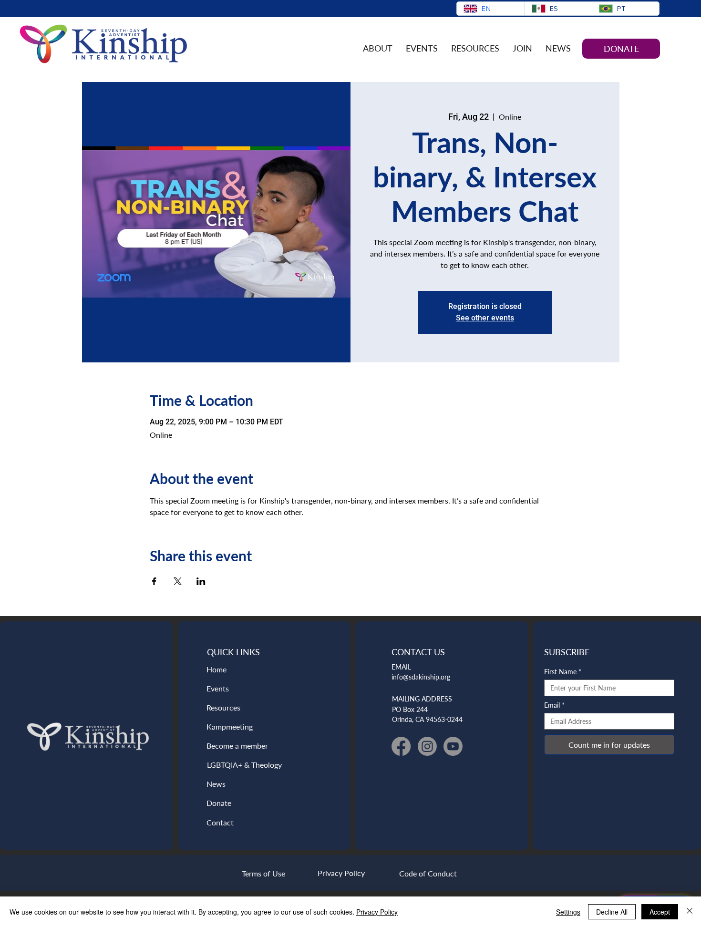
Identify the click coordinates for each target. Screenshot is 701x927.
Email (554, 705)
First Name (562, 672)
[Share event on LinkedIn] (201, 581)
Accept (659, 912)
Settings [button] (568, 912)
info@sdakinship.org (421, 677)
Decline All (612, 912)
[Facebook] (401, 746)
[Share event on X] (177, 581)
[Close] (689, 911)
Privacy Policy (377, 912)
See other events (485, 317)
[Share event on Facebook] (154, 581)
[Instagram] (427, 746)
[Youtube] (453, 746)
